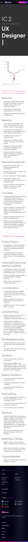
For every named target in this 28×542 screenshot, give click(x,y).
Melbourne (4, 493)
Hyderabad (4, 482)
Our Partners (5, 525)
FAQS (3, 528)
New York (17, 477)
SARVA (4, 537)
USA (16, 474)
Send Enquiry (22, 2)
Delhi (3, 484)
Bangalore (4, 477)
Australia (5, 489)
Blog (3, 534)
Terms (3, 531)
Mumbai (4, 480)
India (3, 474)
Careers (4, 522)
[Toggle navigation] (1, 2)
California (17, 480)
